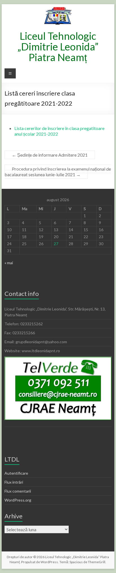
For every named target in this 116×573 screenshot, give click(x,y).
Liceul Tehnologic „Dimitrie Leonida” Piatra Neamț (58, 46)
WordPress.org (18, 500)
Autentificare (16, 473)
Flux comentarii (18, 491)
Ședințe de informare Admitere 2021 (50, 154)
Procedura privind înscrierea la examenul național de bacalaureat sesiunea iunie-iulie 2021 (58, 171)
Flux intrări (14, 482)
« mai (9, 262)
